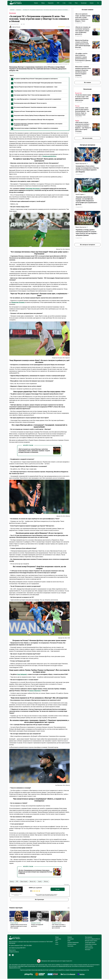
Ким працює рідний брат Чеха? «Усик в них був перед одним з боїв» (31, 95)
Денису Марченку (35, 690)
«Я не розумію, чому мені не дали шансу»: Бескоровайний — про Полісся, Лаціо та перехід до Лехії (82, 111)
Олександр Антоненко (32, 188)
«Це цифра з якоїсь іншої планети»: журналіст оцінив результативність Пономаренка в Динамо (83, 57)
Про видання (88, 937)
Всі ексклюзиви (87, 138)
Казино (91, 3)
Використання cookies (91, 940)
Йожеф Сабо (78, 93)
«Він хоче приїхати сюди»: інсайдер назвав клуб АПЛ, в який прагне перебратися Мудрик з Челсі (82, 17)
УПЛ (58, 3)
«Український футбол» (49, 156)
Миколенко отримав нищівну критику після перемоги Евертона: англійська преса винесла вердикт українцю (83, 71)
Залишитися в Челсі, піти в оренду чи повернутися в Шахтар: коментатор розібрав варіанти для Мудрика (87, 169)
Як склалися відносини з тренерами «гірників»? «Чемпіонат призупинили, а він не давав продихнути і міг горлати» (37, 124)
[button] (98, 3)
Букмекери (83, 3)
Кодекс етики (88, 946)
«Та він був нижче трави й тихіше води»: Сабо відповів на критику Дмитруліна (83, 97)
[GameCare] (81, 974)
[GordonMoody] (40, 974)
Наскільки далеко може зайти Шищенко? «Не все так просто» (29, 103)
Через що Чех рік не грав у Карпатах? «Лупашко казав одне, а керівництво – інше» (35, 87)
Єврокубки (50, 3)
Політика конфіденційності (92, 939)
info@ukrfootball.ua (14, 952)
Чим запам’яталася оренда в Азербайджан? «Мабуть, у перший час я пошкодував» (35, 128)
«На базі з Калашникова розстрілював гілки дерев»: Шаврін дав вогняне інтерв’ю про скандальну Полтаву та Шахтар (35, 871)
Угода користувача (90, 942)
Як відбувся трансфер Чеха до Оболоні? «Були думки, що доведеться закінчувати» (35, 79)
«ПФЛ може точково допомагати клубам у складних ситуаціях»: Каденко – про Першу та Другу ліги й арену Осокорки (83, 126)
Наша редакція (89, 947)
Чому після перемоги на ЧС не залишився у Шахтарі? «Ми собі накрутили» (33, 120)
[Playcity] (29, 974)
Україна (77, 120)
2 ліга (70, 3)
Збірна (43, 3)
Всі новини (87, 82)
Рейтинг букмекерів (73, 942)
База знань (70, 946)
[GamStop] (52, 974)
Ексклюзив (12, 13)
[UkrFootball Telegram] (13, 955)
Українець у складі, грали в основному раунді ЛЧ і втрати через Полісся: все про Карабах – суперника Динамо (87, 232)
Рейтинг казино (72, 944)
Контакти (87, 949)
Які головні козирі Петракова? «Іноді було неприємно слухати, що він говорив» (34, 107)
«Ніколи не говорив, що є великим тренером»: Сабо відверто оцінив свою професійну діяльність (82, 30)
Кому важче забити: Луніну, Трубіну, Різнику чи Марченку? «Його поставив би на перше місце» (38, 115)
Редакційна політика (91, 944)
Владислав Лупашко (18, 302)
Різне (76, 3)
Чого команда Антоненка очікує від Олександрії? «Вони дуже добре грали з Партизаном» (37, 83)
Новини (36, 3)
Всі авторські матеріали (87, 244)
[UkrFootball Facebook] (10, 955)
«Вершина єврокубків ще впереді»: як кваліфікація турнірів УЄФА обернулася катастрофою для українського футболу (86, 200)
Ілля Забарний (22, 674)
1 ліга (64, 3)
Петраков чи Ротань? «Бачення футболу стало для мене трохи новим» (32, 111)
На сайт (58, 889)
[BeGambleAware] (68, 974)
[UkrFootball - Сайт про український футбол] (15, 3)
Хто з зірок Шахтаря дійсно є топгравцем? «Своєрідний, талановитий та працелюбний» (36, 99)
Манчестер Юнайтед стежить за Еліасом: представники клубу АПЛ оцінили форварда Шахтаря (82, 43)
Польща (77, 105)
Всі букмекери (39, 899)
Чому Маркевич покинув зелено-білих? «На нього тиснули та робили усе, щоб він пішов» (37, 91)
